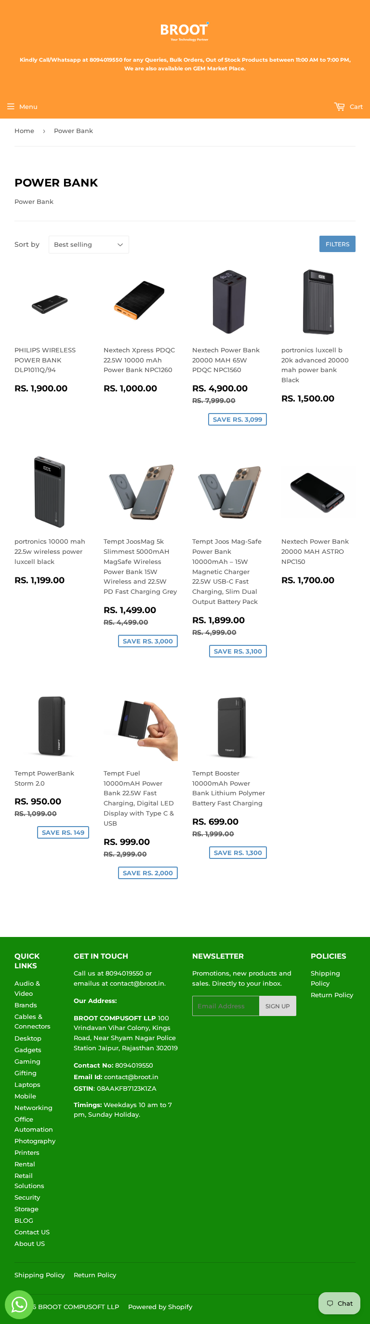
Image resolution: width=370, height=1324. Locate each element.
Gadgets (27, 1050)
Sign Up (277, 1006)
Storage (26, 1209)
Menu (28, 106)
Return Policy (332, 995)
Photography (34, 1141)
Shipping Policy (39, 1275)
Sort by (27, 244)
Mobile (25, 1096)
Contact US (32, 1232)
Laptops (27, 1084)
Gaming (27, 1061)
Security (27, 1197)
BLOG (23, 1220)
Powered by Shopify (160, 1307)
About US (29, 1243)
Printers (27, 1152)
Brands (25, 1005)
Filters (337, 244)
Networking (33, 1107)
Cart (355, 106)
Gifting (25, 1073)
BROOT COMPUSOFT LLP (78, 1307)
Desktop (27, 1038)
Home (24, 130)
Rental (24, 1164)
